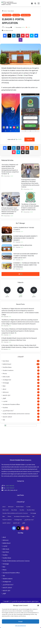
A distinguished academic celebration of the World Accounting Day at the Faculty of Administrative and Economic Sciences (30, 183)
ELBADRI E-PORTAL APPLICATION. (22, 245)
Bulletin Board (7, 15)
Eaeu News (11, 11)
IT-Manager (7, 27)
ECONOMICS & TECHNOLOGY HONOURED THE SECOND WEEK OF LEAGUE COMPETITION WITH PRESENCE (26, 265)
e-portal (5, 401)
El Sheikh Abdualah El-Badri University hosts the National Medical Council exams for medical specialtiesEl (10, 211)
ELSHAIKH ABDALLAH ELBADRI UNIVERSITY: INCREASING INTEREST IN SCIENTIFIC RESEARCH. (25, 238)
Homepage (6, 383)
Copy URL (29, 139)
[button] (38, 605)
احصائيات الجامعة (7, 417)
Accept (20, 621)
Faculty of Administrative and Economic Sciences (16, 414)
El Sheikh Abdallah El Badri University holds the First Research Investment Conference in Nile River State (19, 339)
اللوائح (4, 398)
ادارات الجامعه (6, 395)
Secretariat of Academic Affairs (11, 404)
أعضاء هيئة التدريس (8, 411)
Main (4, 386)
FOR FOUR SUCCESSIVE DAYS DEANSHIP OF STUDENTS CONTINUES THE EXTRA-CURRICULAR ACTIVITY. (25, 255)
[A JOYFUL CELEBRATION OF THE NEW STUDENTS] (7, 230)
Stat (4, 420)
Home (5, 11)
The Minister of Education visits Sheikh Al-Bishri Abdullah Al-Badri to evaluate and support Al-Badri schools (30, 207)
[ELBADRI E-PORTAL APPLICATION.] (7, 247)
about (4, 389)
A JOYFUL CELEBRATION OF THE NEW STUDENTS (23, 228)
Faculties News (26, 15)
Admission (6, 392)
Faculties (5, 407)
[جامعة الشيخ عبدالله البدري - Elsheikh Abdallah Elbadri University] (9, 3)
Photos (5, 373)
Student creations (8, 370)
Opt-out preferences (20, 626)
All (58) (21, 274)
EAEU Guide (6, 377)
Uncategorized (7, 380)
